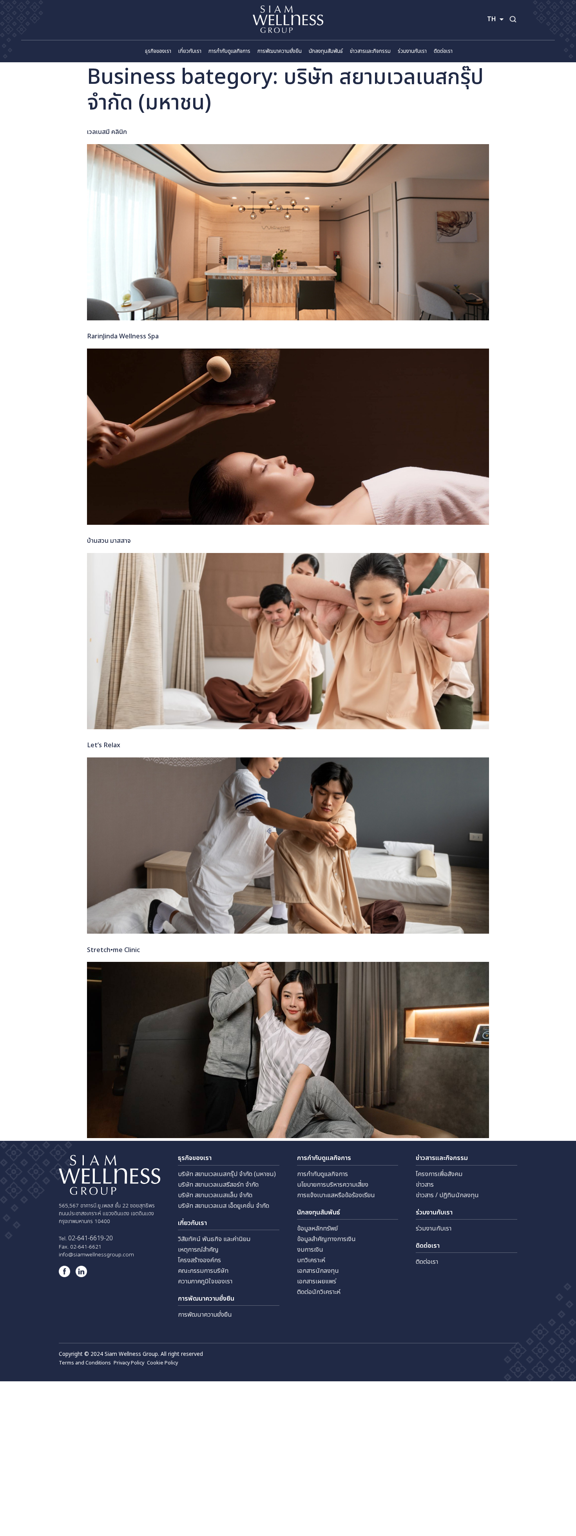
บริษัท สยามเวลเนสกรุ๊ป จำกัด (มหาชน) (227, 1174)
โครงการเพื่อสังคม (439, 1174)
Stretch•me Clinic (113, 950)
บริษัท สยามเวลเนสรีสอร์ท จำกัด (218, 1184)
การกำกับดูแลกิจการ (322, 1174)
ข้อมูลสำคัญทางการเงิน (326, 1239)
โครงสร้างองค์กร (199, 1260)
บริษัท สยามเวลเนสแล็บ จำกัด (215, 1195)
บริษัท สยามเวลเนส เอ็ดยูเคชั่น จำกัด (223, 1206)
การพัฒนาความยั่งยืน (205, 1314)
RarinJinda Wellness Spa (123, 336)
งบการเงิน (310, 1249)
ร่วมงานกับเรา (433, 1228)
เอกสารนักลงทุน (318, 1271)
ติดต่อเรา (427, 1262)
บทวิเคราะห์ (311, 1260)
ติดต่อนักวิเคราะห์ (319, 1292)
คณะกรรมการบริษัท (203, 1271)
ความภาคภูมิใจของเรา (205, 1281)
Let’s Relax (103, 745)
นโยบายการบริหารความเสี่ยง (332, 1184)
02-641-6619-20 (90, 1238)
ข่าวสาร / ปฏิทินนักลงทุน (447, 1195)
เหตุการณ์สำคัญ (198, 1249)
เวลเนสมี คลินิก (107, 132)
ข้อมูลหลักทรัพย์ (317, 1228)
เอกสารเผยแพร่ (316, 1281)
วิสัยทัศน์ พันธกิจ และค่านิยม (214, 1239)
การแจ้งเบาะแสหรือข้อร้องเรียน (336, 1195)
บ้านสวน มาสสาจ (109, 541)
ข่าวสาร (425, 1184)
